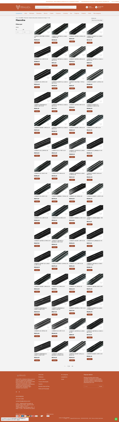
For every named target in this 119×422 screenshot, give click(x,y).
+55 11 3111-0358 (20, 398)
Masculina (26, 17)
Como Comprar (41, 379)
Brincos (45, 13)
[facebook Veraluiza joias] (19, 392)
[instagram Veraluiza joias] (16, 392)
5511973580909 (20, 396)
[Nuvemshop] (64, 418)
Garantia (40, 384)
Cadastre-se (91, 7)
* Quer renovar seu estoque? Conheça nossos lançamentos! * (86, 1)
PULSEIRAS (21, 17)
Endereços (40, 377)
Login (90, 6)
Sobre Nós (40, 374)
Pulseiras (84, 13)
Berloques (31, 13)
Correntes (65, 13)
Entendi (18, 419)
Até (23, 29)
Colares (51, 13)
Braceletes (39, 13)
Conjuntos (58, 13)
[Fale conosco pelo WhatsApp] (116, 419)
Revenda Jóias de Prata (43, 386)
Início (17, 17)
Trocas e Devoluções (43, 381)
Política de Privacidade (43, 388)
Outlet (89, 13)
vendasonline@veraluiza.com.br (23, 401)
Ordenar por (93, 18)
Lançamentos (19, 13)
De (16, 29)
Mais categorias (97, 13)
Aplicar (31, 32)
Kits (71, 13)
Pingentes (76, 13)
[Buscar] (75, 7)
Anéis (26, 13)
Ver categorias (64, 374)
